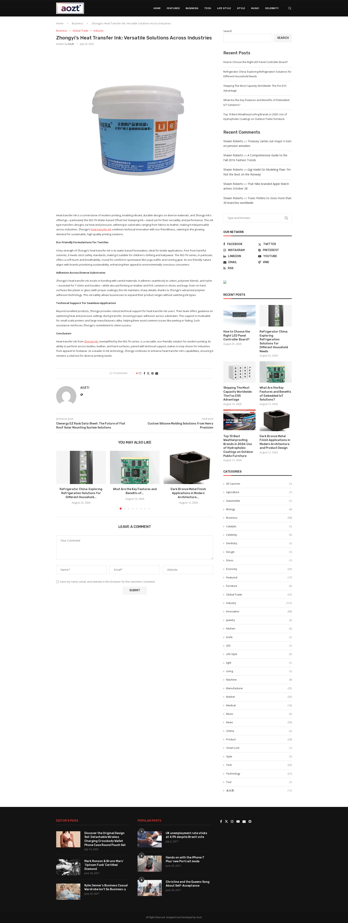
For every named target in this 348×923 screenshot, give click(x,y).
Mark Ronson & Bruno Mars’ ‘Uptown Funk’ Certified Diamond (103, 865)
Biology (259, 509)
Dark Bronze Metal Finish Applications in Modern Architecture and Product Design (275, 442)
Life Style (224, 8)
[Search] (290, 8)
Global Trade (259, 594)
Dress (259, 560)
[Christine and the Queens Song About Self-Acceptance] (150, 888)
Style (241, 8)
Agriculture (259, 492)
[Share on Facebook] (144, 373)
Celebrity (272, 8)
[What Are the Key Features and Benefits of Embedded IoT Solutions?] (135, 467)
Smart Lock (259, 748)
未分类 (259, 790)
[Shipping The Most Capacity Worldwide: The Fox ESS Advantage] (239, 372)
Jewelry (259, 620)
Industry (259, 603)
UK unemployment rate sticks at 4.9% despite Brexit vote (186, 835)
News (259, 722)
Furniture (259, 586)
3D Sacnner (259, 483)
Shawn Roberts (233, 141)
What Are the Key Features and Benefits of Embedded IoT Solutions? (275, 393)
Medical (259, 705)
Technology (259, 773)
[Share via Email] (156, 373)
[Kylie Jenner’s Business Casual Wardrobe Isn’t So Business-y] (68, 892)
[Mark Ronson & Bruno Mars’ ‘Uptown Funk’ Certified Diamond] (68, 867)
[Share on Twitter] (148, 373)
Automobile (259, 501)
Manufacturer (259, 688)
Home (157, 8)
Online (259, 731)
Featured (173, 8)
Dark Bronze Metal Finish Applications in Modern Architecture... (188, 493)
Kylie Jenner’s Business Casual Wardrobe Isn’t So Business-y (106, 887)
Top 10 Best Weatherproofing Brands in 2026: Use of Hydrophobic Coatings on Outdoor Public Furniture (238, 446)
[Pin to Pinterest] (152, 373)
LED (259, 645)
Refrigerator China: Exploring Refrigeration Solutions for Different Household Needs (274, 341)
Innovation (259, 611)
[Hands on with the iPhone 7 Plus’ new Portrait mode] (150, 864)
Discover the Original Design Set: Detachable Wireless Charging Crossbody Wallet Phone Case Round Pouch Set (105, 839)
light (259, 662)
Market (259, 696)
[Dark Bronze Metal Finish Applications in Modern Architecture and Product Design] (188, 467)
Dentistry (259, 543)
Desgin (259, 552)
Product (259, 739)
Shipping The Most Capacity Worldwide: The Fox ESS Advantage (237, 393)
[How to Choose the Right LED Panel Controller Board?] (239, 316)
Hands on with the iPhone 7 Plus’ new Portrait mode (185, 859)
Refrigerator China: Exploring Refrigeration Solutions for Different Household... (81, 493)
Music (255, 8)
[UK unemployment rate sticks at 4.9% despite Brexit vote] (150, 839)
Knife (259, 637)
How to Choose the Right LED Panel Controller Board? (255, 62)
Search (227, 31)
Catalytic (259, 526)
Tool (259, 782)
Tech (207, 8)
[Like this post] (140, 373)
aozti (71, 44)
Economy (259, 569)
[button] (61, 480)
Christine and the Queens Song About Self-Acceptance (187, 884)
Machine (259, 679)
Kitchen (259, 628)
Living (259, 671)
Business (192, 8)
